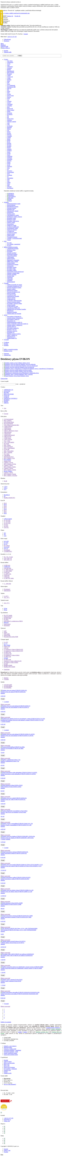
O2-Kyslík (6, 449)
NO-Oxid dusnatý (8, 423)
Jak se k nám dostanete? (10, 1084)
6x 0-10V (6, 541)
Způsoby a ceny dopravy (10, 1046)
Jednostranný (7, 590)
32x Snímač (7, 550)
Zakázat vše (10, 16)
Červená (6, 413)
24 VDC (6, 526)
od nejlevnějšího (8, 686)
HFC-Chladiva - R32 (9, 458)
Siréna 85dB (7, 635)
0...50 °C (6, 596)
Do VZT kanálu (8, 615)
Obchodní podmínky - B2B (11, 1051)
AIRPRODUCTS (8, 389)
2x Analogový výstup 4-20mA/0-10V (13, 651)
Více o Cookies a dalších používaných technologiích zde (15, 13)
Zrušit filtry (7, 669)
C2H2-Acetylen (8, 439)
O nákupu (6, 342)
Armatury (6, 202)
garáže (20, 1032)
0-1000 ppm (7, 565)
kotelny (25, 1032)
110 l (5, 536)
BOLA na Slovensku (9, 1063)
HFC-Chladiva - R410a (10, 469)
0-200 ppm (6, 575)
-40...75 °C (7, 603)
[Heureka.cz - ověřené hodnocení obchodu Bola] (4, 1110)
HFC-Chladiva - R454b (10, 474)
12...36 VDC (7, 521)
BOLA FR (6, 1066)
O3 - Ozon (6, 454)
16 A (5, 489)
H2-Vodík (6, 443)
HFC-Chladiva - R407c (10, 467)
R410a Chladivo (8, 471)
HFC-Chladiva (7, 420)
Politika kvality (8, 1073)
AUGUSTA (7, 391)
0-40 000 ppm (7, 568)
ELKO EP (6, 395)
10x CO (6, 548)
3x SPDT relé (7, 656)
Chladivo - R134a (8, 462)
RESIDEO (6, 400)
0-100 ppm (6, 572)
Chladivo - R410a (8, 468)
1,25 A (5, 486)
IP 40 (5, 506)
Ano (5, 408)
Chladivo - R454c (8, 472)
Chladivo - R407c (8, 465)
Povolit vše (17, 16)
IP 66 (5, 513)
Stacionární (7, 625)
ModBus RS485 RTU (9, 497)
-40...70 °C (7, 597)
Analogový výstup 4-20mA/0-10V (13, 661)
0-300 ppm (6, 576)
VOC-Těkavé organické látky (11, 425)
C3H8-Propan (7, 428)
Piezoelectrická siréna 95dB (11, 636)
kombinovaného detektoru (53, 1027)
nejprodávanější (8, 684)
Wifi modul (7, 634)
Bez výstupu (7, 645)
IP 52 (5, 510)
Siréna (5, 632)
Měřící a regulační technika (11, 247)
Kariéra (6, 1071)
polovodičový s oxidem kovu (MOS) (13, 621)
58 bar (5, 610)
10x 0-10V (6, 547)
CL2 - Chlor (7, 441)
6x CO (5, 544)
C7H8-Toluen (7, 438)
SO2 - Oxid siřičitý (9, 451)
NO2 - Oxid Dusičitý (9, 448)
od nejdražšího (7, 687)
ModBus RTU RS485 (9, 666)
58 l (5, 534)
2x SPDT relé (7, 652)
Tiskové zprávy (8, 1061)
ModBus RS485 (8, 665)
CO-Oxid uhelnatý (8, 419)
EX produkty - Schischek (10, 1068)
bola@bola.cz (7, 1119)
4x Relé (6, 658)
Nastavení (3, 16)
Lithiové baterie (8, 518)
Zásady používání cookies (10, 1053)
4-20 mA (6, 648)
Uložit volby (4, 22)
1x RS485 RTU (8, 551)
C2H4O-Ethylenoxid (9, 435)
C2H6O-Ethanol (8, 426)
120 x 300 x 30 (8, 558)
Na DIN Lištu (7, 618)
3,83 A (5, 488)
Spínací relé (7, 646)
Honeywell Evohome (9, 1067)
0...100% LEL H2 (8, 569)
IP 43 (5, 507)
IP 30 (5, 504)
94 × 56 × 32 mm (8, 557)
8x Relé (6, 664)
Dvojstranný (7, 589)
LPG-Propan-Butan (9, 422)
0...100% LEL (7, 574)
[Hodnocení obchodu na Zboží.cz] (7, 1102)
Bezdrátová (7, 495)
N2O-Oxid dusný (8, 446)
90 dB (5, 481)
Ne (4, 496)
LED (5, 631)
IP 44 (5, 509)
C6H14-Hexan (7, 432)
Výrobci (6, 59)
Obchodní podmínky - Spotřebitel (12, 1050)
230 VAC (6, 527)
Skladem (6, 678)
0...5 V (5, 643)
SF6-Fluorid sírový (9, 456)
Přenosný (6, 622)
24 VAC (6, 524)
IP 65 (5, 512)
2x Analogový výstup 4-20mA (11, 655)
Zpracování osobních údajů (11, 1054)
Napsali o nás (7, 1070)
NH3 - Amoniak (8, 452)
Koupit (2, 699)
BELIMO (6, 392)
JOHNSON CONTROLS (10, 398)
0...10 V (6, 642)
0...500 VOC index (9, 578)
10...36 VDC (7, 520)
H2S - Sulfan (7, 445)
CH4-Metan (7, 455)
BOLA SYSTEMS (9, 394)
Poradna (6, 343)
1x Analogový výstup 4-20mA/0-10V (13, 649)
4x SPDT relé (7, 659)
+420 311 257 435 (12, 36)
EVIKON (6, 397)
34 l (5, 533)
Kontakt (26, 34)
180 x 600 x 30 (8, 559)
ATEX (5, 315)
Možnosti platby (8, 1047)
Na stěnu (6, 619)
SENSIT (6, 401)
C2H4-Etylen (7, 433)
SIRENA (6, 402)
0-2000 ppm (7, 566)
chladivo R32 (7, 461)
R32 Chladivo (7, 459)
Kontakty (6, 345)
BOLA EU (7, 1064)
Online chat (7, 1121)
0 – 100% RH (7, 583)
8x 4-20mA (7, 545)
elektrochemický (8, 616)
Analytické (5, 19)
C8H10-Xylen (7, 436)
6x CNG (6, 542)
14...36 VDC (7, 523)
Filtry (5, 241)
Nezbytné (5, 17)
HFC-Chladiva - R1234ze (10, 475)
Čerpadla (6, 283)
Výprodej (6, 339)
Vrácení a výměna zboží (10, 1049)
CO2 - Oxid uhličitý (9, 442)
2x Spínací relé (7, 653)
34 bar (5, 608)
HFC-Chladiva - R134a (10, 464)
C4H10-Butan (7, 429)
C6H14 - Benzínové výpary (11, 430)
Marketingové (6, 21)
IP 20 (5, 503)
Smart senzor (7, 624)
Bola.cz (8, 48)
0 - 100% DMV (8, 571)
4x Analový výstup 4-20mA (11, 662)
